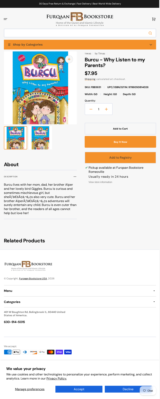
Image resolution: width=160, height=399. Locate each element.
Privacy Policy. (67, 378)
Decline (125, 389)
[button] (5, 19)
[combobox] (78, 33)
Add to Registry (118, 157)
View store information (99, 182)
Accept (77, 389)
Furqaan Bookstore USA (33, 278)
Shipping (88, 79)
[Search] (148, 33)
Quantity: (88, 100)
